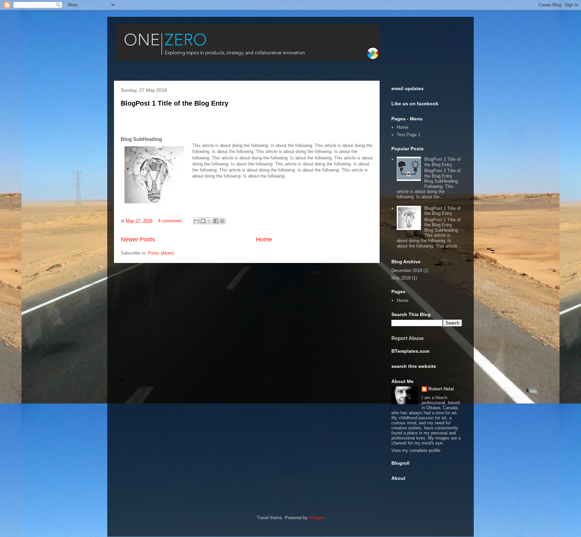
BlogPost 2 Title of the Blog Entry (442, 162)
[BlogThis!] (203, 221)
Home (264, 239)
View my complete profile (415, 450)
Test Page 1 (408, 134)
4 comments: (171, 220)
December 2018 (406, 270)
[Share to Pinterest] (222, 221)
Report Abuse (407, 338)
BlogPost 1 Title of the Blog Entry (174, 103)
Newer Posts (138, 239)
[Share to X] (209, 221)
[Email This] (196, 221)
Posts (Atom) (161, 253)
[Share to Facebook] (215, 221)
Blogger (316, 517)
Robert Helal (441, 388)
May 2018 (401, 277)
